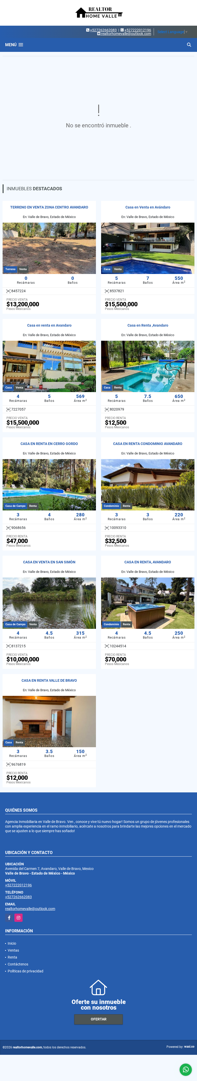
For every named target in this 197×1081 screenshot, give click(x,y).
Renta (12, 957)
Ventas (13, 950)
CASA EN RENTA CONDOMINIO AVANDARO (147, 444)
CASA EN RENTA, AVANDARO (147, 562)
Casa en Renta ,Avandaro (147, 325)
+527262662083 (103, 30)
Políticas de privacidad (25, 971)
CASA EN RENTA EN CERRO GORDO (49, 444)
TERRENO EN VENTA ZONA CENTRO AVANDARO (49, 207)
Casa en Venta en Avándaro (147, 207)
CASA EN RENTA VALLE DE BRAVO (49, 680)
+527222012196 (137, 30)
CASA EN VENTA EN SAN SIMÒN (49, 562)
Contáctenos (18, 964)
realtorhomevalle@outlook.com (30, 909)
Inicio (12, 943)
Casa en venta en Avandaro (49, 325)
